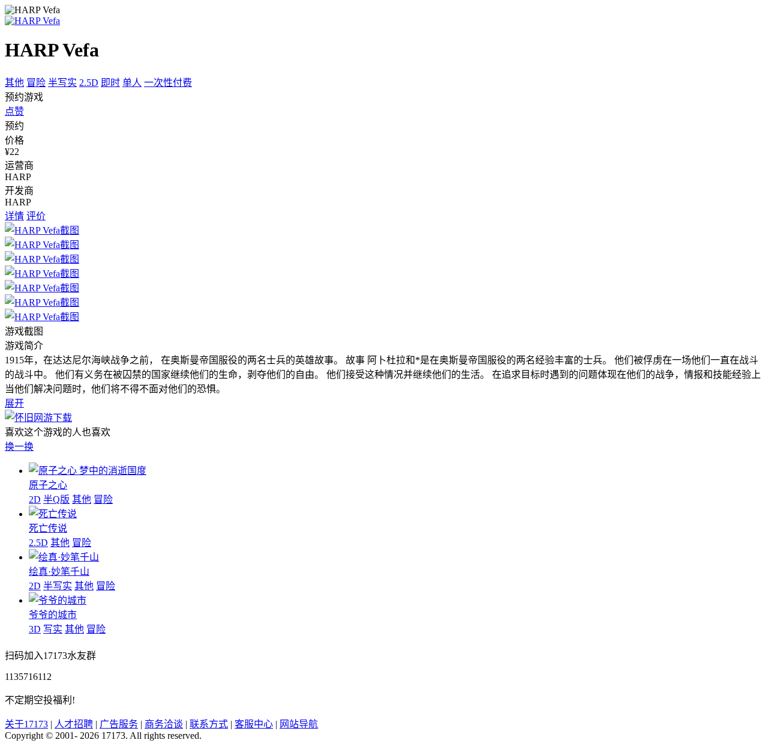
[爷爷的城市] (57, 600)
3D (35, 629)
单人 (132, 82)
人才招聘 (74, 724)
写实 (52, 629)
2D (35, 499)
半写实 (62, 82)
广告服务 (119, 724)
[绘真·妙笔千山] (64, 557)
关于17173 (26, 724)
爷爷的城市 (53, 615)
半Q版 (56, 499)
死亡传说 (48, 528)
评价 (36, 216)
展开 (14, 403)
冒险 (36, 82)
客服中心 (254, 724)
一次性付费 (168, 82)
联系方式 (209, 724)
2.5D (88, 82)
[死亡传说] (53, 514)
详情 (14, 216)
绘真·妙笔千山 (59, 571)
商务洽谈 (164, 724)
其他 (14, 82)
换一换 (19, 446)
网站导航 (299, 724)
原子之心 (48, 485)
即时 (110, 82)
